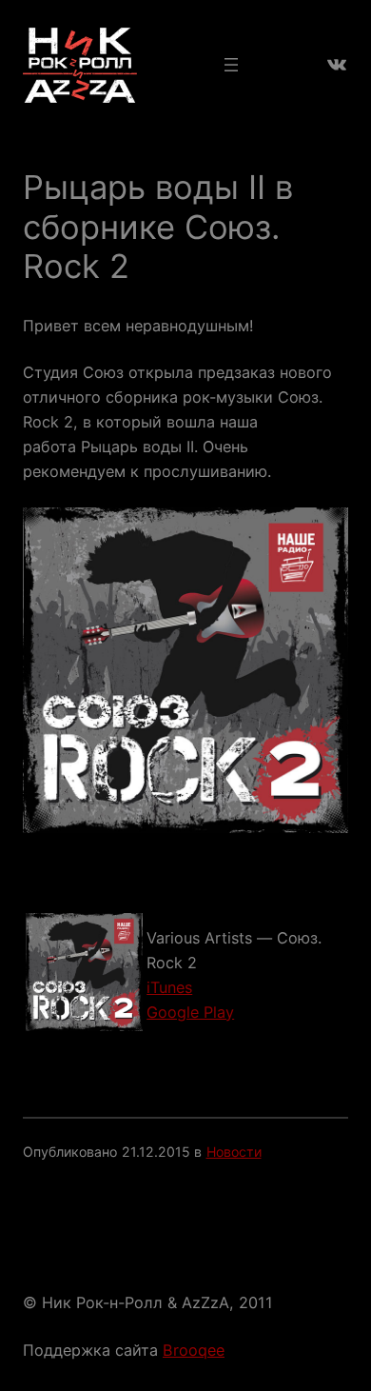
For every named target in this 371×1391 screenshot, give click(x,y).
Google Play (190, 1012)
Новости (234, 1151)
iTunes (169, 987)
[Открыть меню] (231, 64)
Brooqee (194, 1350)
